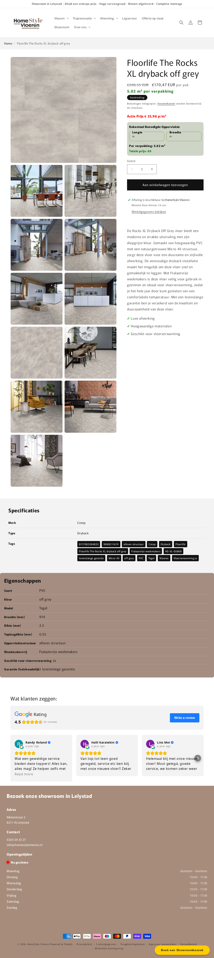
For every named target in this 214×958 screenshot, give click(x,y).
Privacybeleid (84, 944)
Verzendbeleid (188, 944)
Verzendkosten (166, 103)
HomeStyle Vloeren (38, 944)
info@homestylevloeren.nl (24, 845)
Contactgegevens (106, 944)
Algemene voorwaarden (162, 944)
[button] (61, 18)
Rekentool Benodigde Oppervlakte (154, 127)
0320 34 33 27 (16, 839)
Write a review (184, 717)
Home (8, 43)
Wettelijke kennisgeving (109, 948)
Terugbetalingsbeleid (132, 944)
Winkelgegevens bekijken (149, 211)
